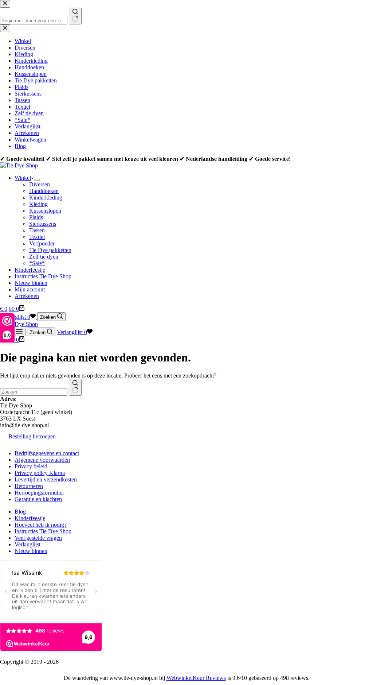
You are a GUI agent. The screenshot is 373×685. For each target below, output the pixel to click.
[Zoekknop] (75, 387)
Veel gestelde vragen (38, 538)
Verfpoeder (42, 243)
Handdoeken (44, 191)
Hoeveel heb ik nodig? (41, 525)
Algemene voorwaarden (42, 460)
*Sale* (37, 263)
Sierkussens (42, 224)
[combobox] (33, 392)
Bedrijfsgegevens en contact (47, 453)
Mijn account (30, 289)
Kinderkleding (45, 197)
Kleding (38, 204)
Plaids (36, 217)
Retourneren (29, 486)
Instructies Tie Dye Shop (43, 276)
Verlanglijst (27, 544)
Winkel (23, 178)
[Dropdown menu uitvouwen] (37, 180)
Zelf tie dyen (43, 257)
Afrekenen (27, 296)
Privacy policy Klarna (40, 473)
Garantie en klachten (38, 499)
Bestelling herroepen (32, 436)
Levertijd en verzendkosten (46, 479)
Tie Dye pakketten (50, 250)
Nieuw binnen (31, 283)
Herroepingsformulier (39, 492)
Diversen (39, 184)
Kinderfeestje (30, 270)
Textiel (37, 237)
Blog (20, 511)
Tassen (37, 230)
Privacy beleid (31, 466)
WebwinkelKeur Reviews (196, 678)
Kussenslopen (45, 211)
